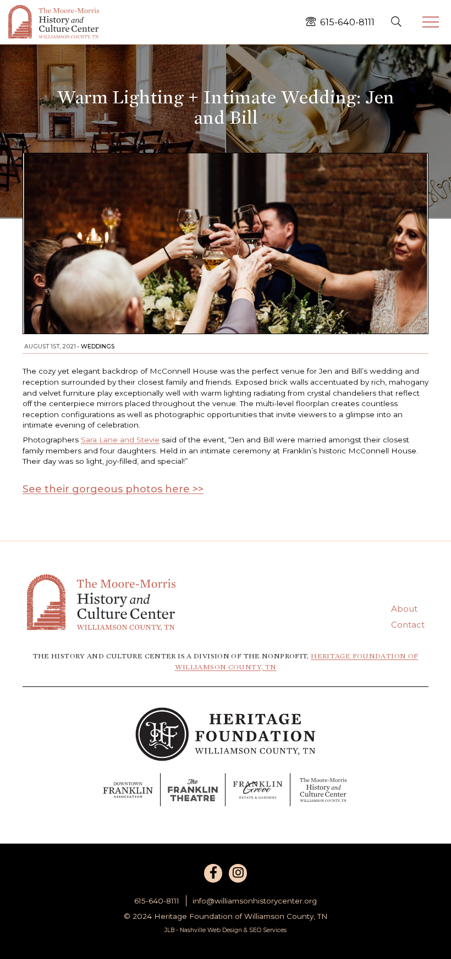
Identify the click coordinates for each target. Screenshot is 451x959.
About (404, 608)
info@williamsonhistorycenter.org (255, 900)
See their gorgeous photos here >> (113, 489)
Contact (408, 624)
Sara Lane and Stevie (120, 439)
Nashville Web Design (211, 930)
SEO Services (268, 930)
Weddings (97, 346)
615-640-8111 (156, 900)
